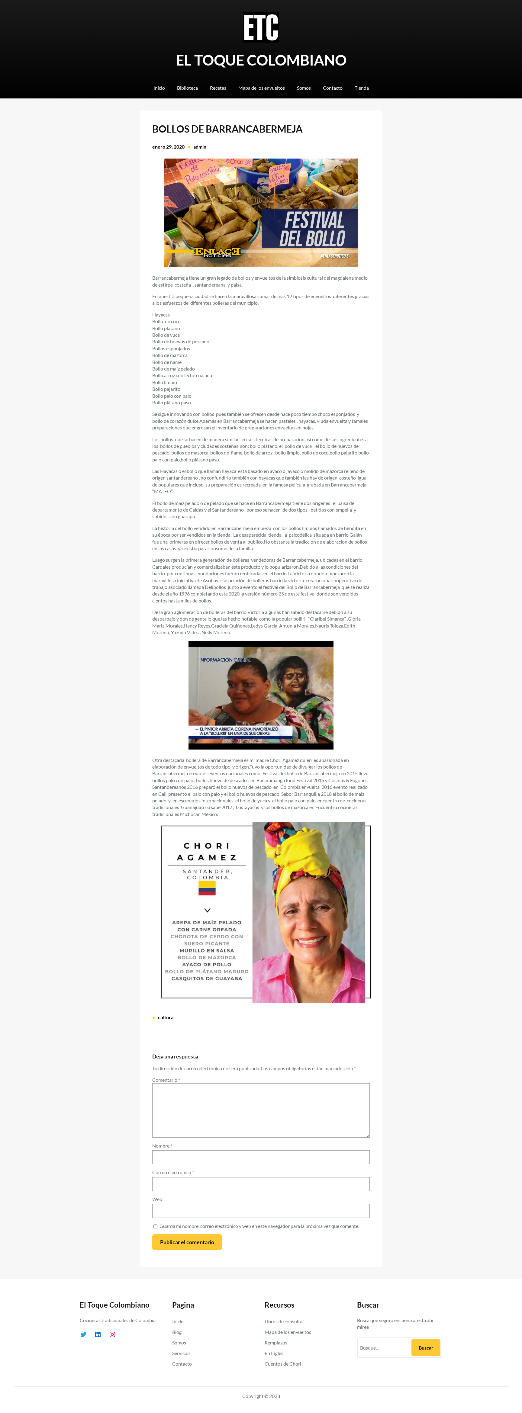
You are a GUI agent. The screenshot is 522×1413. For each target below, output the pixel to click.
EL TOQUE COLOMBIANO (261, 60)
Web (157, 1199)
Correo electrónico (173, 1172)
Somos (179, 1342)
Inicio (178, 1321)
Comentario (166, 1080)
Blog (177, 1332)
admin (199, 146)
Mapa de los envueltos (288, 1332)
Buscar (426, 1347)
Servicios (181, 1353)
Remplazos (276, 1342)
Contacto (182, 1363)
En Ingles (274, 1353)
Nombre (162, 1145)
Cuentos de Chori (283, 1363)
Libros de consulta (283, 1321)
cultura (165, 1017)
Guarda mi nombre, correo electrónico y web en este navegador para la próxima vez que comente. (259, 1226)
